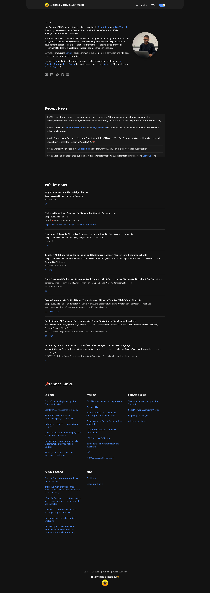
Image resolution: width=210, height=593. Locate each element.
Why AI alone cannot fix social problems (104, 401)
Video (52, 311)
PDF (57, 311)
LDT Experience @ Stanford (99, 438)
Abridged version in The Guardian (81, 224)
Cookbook (91, 478)
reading (54, 61)
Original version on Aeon (55, 224)
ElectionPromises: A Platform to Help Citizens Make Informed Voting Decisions (61, 444)
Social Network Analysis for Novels (143, 410)
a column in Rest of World (75, 128)
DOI (46, 291)
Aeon (56, 64)
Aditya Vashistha (121, 27)
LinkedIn (95, 572)
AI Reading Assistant (137, 421)
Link (46, 204)
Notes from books (95, 484)
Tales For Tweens (52, 67)
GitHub (106, 572)
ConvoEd (69, 53)
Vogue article (84, 149)
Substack (108, 64)
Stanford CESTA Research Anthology (61, 410)
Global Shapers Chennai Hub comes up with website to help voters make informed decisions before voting (62, 529)
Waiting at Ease (94, 407)
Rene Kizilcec (103, 27)
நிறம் (88, 452)
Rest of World (69, 64)
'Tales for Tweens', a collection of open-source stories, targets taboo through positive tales (63, 501)
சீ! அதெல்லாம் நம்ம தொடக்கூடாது (100, 458)
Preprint (48, 270)
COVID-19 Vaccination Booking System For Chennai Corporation (63, 434)
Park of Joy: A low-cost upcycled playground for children (59, 454)
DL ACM (48, 245)
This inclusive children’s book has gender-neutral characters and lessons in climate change (62, 490)
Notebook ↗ (141, 5)
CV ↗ (153, 5)
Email (86, 572)
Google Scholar (120, 572)
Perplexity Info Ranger (138, 415)
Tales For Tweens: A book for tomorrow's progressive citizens (59, 417)
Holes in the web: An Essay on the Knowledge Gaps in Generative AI (101, 414)
